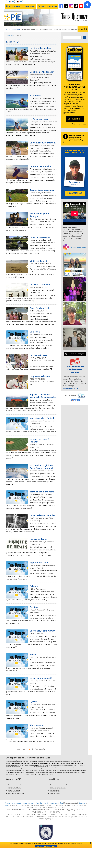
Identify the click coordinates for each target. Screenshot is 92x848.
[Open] (87, 4)
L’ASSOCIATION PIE (60, 29)
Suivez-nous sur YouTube (58, 788)
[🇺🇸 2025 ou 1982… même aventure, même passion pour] (74, 313)
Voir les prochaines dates (46, 846)
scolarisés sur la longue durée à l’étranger (44, 763)
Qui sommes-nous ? (14, 785)
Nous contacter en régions (16, 793)
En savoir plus (71, 389)
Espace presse (55, 793)
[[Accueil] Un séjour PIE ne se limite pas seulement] (74, 338)
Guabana (82, 803)
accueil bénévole (63, 768)
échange (19, 770)
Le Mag (80, 29)
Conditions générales (13, 803)
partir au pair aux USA (41, 765)
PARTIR (7, 29)
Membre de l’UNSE (14, 790)
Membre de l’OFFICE (14, 788)
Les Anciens (72, 29)
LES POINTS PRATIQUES (44, 29)
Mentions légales (28, 803)
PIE (30, 761)
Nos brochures (54, 790)
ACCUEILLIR (16, 29)
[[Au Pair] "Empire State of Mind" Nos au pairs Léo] (74, 289)
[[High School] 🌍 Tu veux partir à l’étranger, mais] (74, 264)
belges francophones (19, 763)
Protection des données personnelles (49, 803)
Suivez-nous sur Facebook (58, 785)
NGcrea (7, 805)
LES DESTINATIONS (28, 29)
